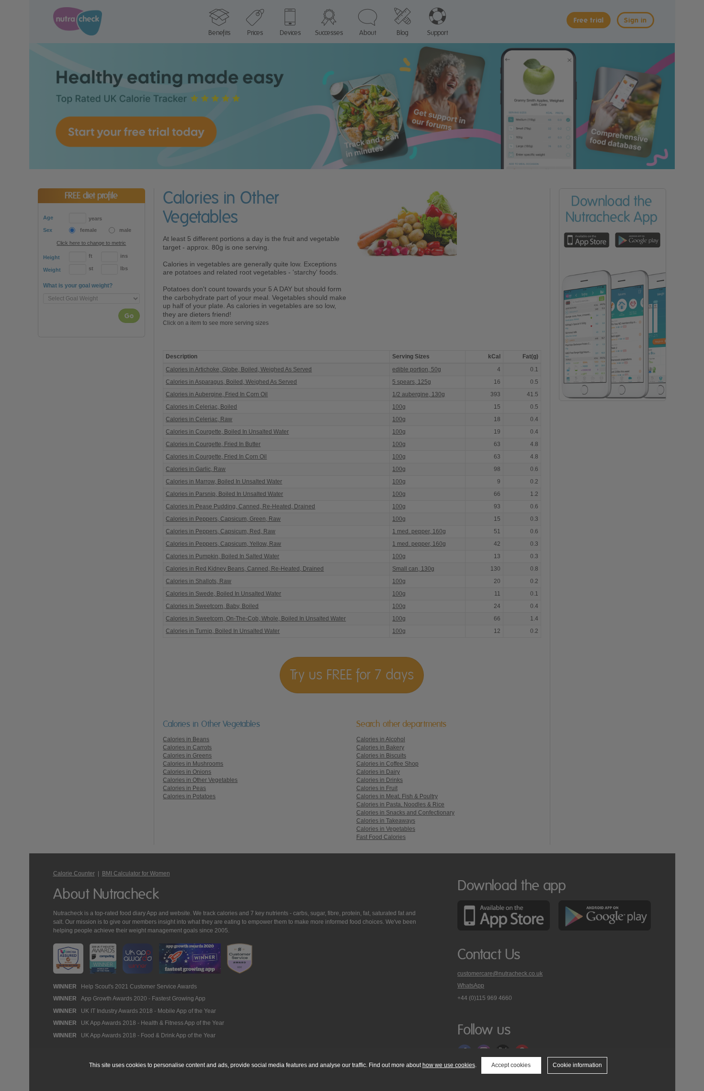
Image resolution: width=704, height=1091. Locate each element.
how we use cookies (448, 1065)
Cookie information (577, 1065)
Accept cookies (511, 1065)
